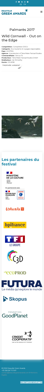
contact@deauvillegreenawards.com (15, 373)
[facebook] (16, 2)
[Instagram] (24, 2)
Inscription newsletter (31, 382)
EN (25, 4)
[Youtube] (19, 2)
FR (21, 4)
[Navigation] (41, 12)
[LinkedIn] (22, 2)
